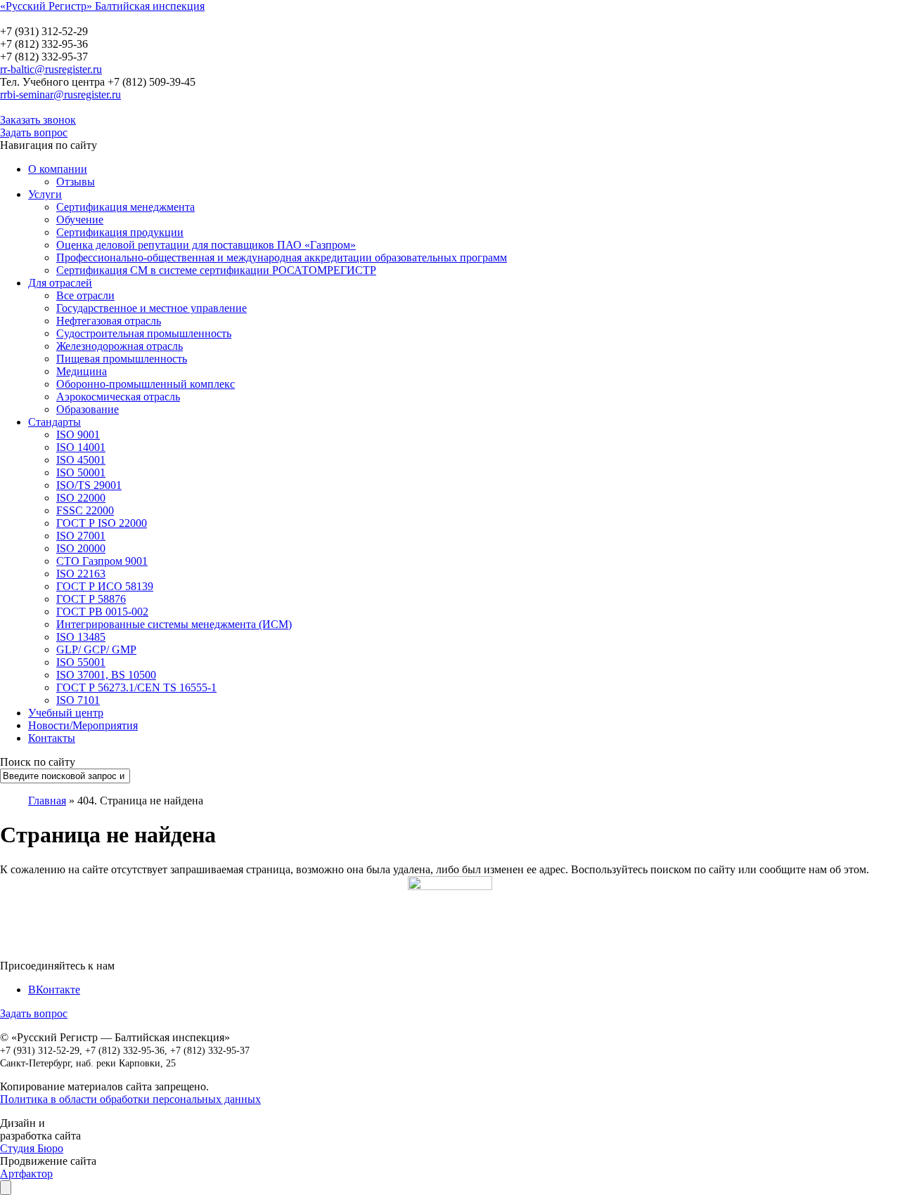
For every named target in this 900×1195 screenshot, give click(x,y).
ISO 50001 (80, 472)
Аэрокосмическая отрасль (118, 397)
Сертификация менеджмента (125, 207)
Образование (87, 409)
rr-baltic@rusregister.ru (51, 69)
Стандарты (54, 422)
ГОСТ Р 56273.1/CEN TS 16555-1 (136, 687)
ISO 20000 (80, 548)
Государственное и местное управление (151, 308)
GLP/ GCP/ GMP (96, 649)
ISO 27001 (80, 536)
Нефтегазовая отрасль (108, 321)
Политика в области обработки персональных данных (130, 1099)
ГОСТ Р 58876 (91, 599)
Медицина (81, 371)
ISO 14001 (80, 447)
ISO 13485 (80, 637)
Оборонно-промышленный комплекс (145, 384)
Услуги (45, 194)
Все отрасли (85, 295)
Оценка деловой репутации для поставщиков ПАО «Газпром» (206, 245)
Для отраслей (60, 283)
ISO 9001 (78, 434)
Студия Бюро (31, 1148)
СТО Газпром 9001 (102, 561)
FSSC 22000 (85, 510)
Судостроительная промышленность (143, 333)
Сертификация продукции (120, 232)
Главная (47, 801)
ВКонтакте (54, 989)
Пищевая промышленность (121, 359)
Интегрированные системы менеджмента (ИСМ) (174, 624)
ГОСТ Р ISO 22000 (101, 523)
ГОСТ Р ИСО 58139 (104, 586)
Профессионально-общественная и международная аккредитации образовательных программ (281, 257)
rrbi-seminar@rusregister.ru (60, 94)
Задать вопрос (34, 132)
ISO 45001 (80, 460)
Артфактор (26, 1174)
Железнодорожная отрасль (119, 346)
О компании (57, 169)
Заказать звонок (38, 120)
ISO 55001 (80, 662)
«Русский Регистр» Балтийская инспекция (102, 6)
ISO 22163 (80, 574)
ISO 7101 (78, 700)
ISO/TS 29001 (89, 485)
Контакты (51, 738)
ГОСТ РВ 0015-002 (102, 612)
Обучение (79, 220)
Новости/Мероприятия (83, 725)
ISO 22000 (80, 498)
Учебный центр (65, 713)
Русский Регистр (95, 19)
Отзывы (75, 182)
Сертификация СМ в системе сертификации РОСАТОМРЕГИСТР (216, 270)
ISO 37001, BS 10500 (106, 675)
